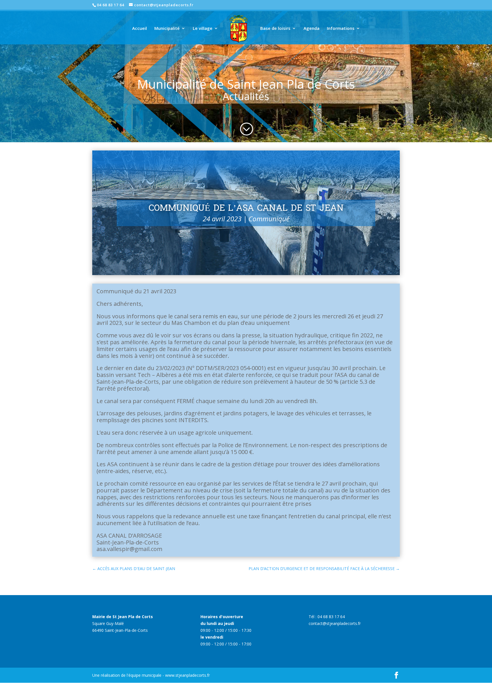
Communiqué (269, 218)
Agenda (311, 28)
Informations (340, 28)
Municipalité (167, 28)
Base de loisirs (275, 28)
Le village (202, 28)
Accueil (139, 28)
